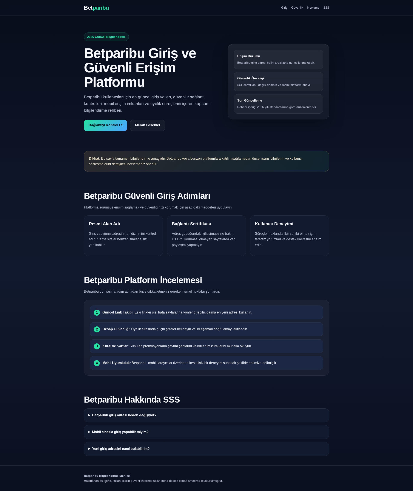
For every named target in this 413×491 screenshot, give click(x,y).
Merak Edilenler (147, 125)
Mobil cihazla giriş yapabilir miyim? (120, 432)
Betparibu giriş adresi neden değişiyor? (124, 415)
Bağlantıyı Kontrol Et (105, 125)
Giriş (284, 7)
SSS (326, 7)
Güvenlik (297, 7)
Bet (96, 8)
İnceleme (313, 7)
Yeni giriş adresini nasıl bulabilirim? (121, 449)
